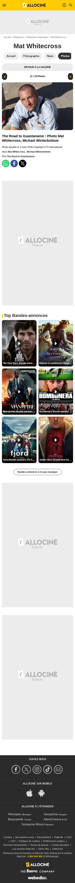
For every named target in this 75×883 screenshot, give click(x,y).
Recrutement (44, 837)
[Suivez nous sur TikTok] (48, 769)
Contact (8, 837)
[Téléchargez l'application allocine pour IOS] (31, 792)
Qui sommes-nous (24, 837)
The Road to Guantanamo (21, 156)
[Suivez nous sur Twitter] (27, 769)
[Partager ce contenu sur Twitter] (22, 163)
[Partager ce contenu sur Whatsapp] (5, 163)
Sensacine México (33, 824)
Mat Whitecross (58, 37)
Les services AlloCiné (23, 849)
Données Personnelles (15, 845)
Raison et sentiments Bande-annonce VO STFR (56, 363)
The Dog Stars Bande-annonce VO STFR (20, 363)
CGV (13, 841)
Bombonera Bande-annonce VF (56, 411)
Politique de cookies (29, 841)
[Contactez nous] (59, 769)
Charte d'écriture (60, 845)
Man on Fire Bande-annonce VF (20, 411)
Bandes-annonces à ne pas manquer (38, 472)
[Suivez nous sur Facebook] (16, 769)
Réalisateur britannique (37, 37)
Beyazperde (15, 819)
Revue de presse (39, 845)
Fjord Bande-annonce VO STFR (20, 459)
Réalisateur (18, 37)
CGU (69, 837)
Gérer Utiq (43, 849)
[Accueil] (34, 5)
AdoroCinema (52, 819)
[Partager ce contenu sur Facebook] (14, 163)
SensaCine (51, 814)
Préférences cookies (54, 841)
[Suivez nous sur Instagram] (37, 769)
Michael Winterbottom (39, 151)
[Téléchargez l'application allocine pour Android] (43, 792)
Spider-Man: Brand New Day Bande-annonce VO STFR (56, 459)
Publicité (58, 837)
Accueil (7, 37)
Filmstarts (14, 814)
